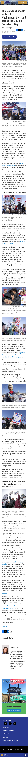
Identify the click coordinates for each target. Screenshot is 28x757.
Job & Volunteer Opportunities (10, 740)
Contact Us (5, 737)
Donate (23, 2)
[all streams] (26, 755)
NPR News (5, 626)
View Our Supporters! (14, 710)
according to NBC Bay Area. (10, 605)
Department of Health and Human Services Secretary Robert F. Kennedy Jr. (14, 355)
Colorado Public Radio (8, 608)
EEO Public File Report (8, 730)
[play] (2, 755)
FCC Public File (6, 733)
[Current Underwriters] (14, 691)
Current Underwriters (14, 707)
